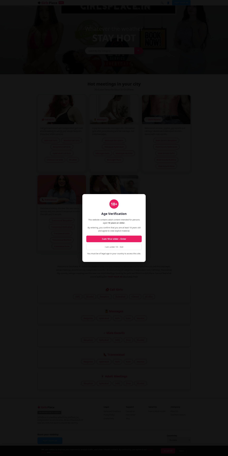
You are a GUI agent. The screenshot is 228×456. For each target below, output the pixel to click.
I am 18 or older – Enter (114, 238)
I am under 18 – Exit (114, 247)
